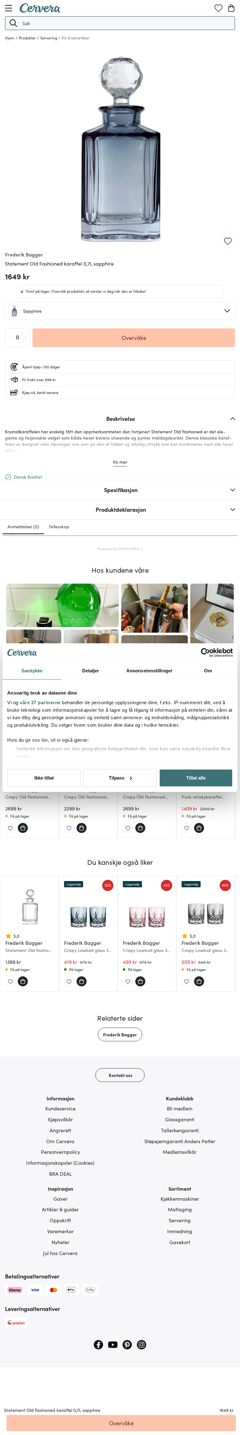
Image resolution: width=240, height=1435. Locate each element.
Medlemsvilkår (180, 1151)
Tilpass (116, 777)
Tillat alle (196, 777)
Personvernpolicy (60, 1151)
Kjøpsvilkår (60, 1119)
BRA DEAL (60, 1173)
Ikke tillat (44, 777)
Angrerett (60, 1130)
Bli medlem (179, 1108)
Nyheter (60, 1241)
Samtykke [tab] (32, 670)
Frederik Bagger (120, 1034)
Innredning (179, 1231)
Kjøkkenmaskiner (180, 1198)
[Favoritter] (218, 8)
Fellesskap (59, 526)
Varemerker (60, 1231)
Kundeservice (60, 1108)
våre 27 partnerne (40, 702)
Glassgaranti (179, 1119)
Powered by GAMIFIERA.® (120, 548)
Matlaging (180, 1209)
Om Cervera (60, 1141)
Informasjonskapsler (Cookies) (60, 1162)
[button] (13, 23)
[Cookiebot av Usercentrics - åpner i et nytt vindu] (205, 652)
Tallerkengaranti (180, 1130)
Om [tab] (208, 670)
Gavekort (179, 1241)
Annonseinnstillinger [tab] (149, 670)
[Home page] (40, 10)
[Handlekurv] (231, 8)
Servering (180, 1220)
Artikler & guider (60, 1209)
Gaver (60, 1198)
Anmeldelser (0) (23, 526)
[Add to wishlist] (228, 240)
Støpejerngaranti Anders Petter (179, 1141)
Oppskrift (60, 1220)
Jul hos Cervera (60, 1252)
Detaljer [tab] (90, 670)
